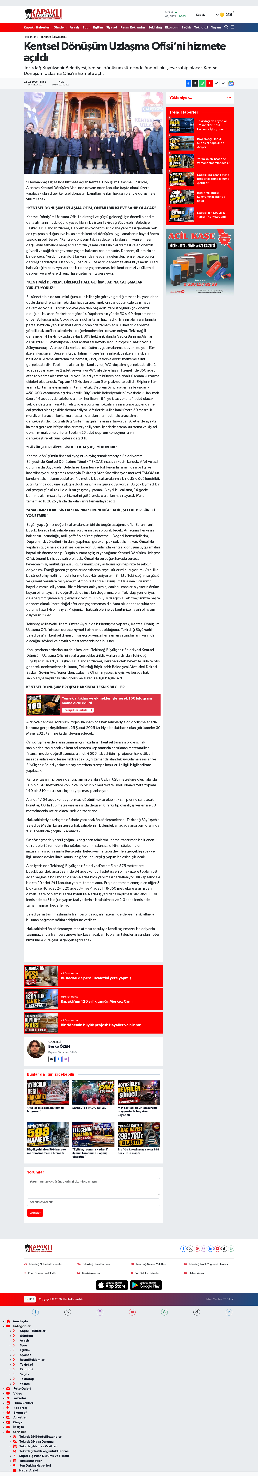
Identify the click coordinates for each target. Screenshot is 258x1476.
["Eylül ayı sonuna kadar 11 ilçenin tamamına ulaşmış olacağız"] (93, 1134)
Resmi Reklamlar (133, 27)
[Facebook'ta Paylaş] (188, 83)
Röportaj (20, 1407)
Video (17, 1393)
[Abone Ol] (231, 83)
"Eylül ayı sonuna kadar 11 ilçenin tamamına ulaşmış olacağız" (90, 1153)
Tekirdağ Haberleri (54, 37)
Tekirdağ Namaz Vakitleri (151, 1264)
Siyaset (111, 27)
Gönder (35, 1212)
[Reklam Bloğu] (200, 262)
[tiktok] (196, 1312)
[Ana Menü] (231, 27)
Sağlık (186, 27)
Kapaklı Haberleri (37, 27)
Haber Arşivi (196, 1273)
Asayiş (74, 27)
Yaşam (216, 27)
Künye (17, 1422)
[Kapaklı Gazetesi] (43, 14)
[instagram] (100, 1312)
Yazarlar (19, 1398)
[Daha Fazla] (209, 83)
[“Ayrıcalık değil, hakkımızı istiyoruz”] (48, 1092)
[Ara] (226, 27)
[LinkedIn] (211, 1249)
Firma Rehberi (23, 1403)
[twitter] (67, 1312)
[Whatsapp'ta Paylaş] (202, 83)
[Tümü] (229, 97)
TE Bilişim (228, 1299)
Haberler (30, 37)
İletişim (18, 1427)
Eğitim (98, 27)
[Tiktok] (224, 1249)
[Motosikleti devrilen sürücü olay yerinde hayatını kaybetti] (139, 1092)
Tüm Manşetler (91, 1273)
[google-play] (146, 1285)
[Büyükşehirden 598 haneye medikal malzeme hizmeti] (48, 1134)
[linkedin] (229, 1312)
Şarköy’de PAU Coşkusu (89, 1107)
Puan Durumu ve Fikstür (42, 1273)
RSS (31, 1299)
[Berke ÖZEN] (36, 1049)
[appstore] (112, 1285)
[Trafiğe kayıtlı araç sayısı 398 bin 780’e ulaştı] (139, 1134)
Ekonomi (171, 27)
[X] (190, 1249)
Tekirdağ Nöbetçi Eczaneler (46, 1264)
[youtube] (132, 1312)
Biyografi (20, 1412)
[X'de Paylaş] (195, 83)
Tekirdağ (155, 27)
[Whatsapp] (231, 1249)
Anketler (20, 1417)
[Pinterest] (197, 1249)
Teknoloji (201, 27)
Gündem (59, 27)
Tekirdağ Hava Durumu (96, 1264)
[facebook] (35, 1312)
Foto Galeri (22, 1388)
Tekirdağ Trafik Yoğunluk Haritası (208, 1264)
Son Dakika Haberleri (147, 1273)
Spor (86, 27)
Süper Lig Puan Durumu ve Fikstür (44, 1456)
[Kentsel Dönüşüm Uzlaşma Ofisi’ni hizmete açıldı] (93, 133)
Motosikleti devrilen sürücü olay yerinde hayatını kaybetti (137, 1111)
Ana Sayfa (20, 1321)
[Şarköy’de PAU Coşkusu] (93, 1092)
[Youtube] (217, 1249)
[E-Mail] (51, 1059)
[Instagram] (65, 1059)
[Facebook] (58, 1059)
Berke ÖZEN (59, 1046)
